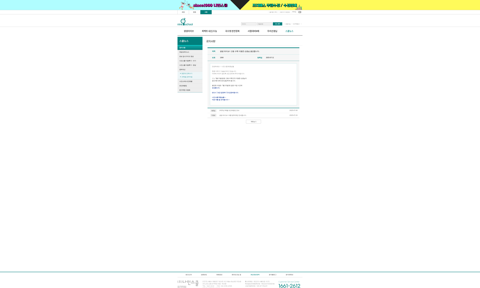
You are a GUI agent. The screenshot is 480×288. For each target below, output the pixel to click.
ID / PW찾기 (296, 24)
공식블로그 (272, 274)
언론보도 (204, 274)
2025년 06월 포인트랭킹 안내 (229, 110)
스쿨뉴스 (289, 31)
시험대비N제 (253, 31)
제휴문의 (219, 274)
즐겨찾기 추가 (273, 12)
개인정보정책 (255, 274)
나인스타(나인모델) (185, 81)
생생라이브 (189, 31)
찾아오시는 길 (236, 274)
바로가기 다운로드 (285, 12)
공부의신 (182, 69)
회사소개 (189, 274)
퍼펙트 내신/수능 (209, 31)
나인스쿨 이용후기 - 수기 (187, 61)
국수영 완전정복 (232, 31)
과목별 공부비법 (187, 77)
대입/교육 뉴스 (184, 52)
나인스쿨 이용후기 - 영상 (187, 65)
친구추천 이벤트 (184, 90)
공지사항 (182, 48)
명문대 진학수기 (187, 73)
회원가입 (288, 24)
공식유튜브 (289, 274)
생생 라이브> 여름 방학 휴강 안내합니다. (232, 115)
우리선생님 (272, 31)
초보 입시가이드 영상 (186, 56)
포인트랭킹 (183, 86)
